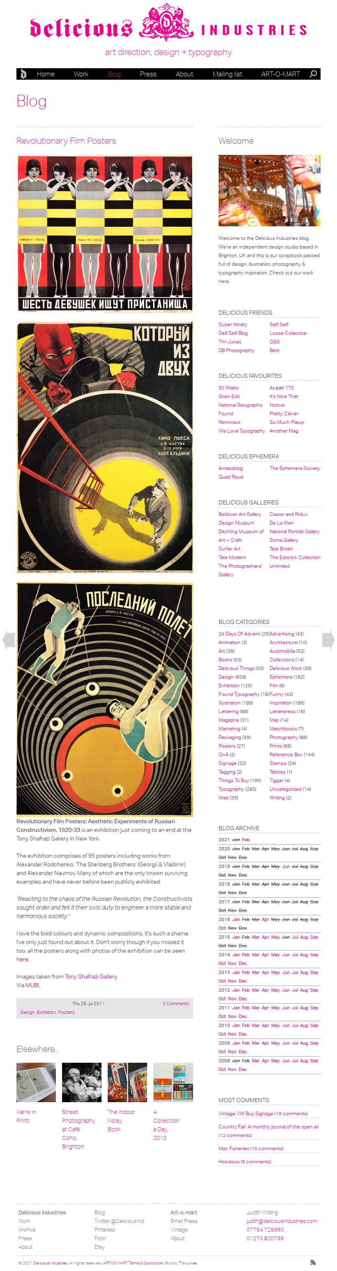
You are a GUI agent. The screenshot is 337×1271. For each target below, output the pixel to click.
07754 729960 (265, 1229)
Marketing (229, 728)
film (274, 685)
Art (222, 651)
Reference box (286, 754)
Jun (286, 866)
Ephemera (281, 677)
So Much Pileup (287, 422)
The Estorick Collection (295, 557)
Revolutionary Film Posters (66, 140)
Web (224, 797)
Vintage (179, 1229)
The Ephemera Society (295, 468)
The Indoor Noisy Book (121, 1121)
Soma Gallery (284, 540)
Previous (8, 640)
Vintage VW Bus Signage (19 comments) (263, 1113)
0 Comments (176, 1003)
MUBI (32, 985)
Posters (66, 1012)
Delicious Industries (25, 74)
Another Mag (284, 431)
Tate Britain (281, 549)
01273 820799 (265, 1238)
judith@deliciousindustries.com (282, 1221)
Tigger (277, 780)
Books (225, 659)
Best (274, 350)
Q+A (224, 754)
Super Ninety (233, 324)
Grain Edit (229, 396)
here (22, 959)
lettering (229, 711)
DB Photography (236, 350)
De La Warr (282, 523)
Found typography (239, 694)
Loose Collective (288, 333)
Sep (314, 937)
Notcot (277, 405)
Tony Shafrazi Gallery (91, 976)
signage (228, 763)
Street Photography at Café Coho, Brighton (78, 1129)
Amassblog (231, 468)
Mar (256, 937)
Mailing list (227, 74)
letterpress (282, 711)
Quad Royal (231, 477)
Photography (284, 737)
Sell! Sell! (279, 324)
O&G (275, 341)
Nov (232, 963)
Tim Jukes (230, 341)
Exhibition (46, 1012)
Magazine (229, 720)
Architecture (284, 642)
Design (28, 1012)
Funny (277, 694)
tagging (227, 772)
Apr (265, 919)
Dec (243, 963)
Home (46, 74)
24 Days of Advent (239, 634)
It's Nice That (284, 396)
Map (274, 720)
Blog (114, 74)
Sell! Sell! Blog (233, 333)
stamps (278, 763)
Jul (295, 937)
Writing (277, 797)
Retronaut (229, 422)
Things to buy (234, 780)
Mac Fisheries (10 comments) (251, 1148)
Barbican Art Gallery (240, 514)
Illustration (230, 703)
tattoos (278, 772)
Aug (304, 937)
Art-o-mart (280, 74)
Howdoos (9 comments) (245, 1161)
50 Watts (228, 388)
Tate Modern (232, 557)
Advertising (282, 634)
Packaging (230, 737)
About (184, 74)
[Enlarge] (104, 233)
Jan (236, 919)
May (275, 937)
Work (81, 74)
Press (148, 74)
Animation (229, 642)
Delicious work (286, 668)
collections (282, 659)
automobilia (282, 651)
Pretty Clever (284, 413)
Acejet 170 (282, 388)
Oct (222, 928)
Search (314, 75)
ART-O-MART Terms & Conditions (133, 1263)
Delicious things (236, 668)
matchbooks (283, 728)
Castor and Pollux (289, 514)
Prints (276, 746)
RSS (313, 1263)
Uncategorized (286, 789)
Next (328, 640)
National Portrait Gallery (295, 531)
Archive (26, 1229)
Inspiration (281, 703)
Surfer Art (229, 549)
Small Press (184, 1221)
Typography (231, 789)
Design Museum (236, 523)
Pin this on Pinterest (24, 162)
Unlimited (280, 566)
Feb (246, 840)
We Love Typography (242, 431)
